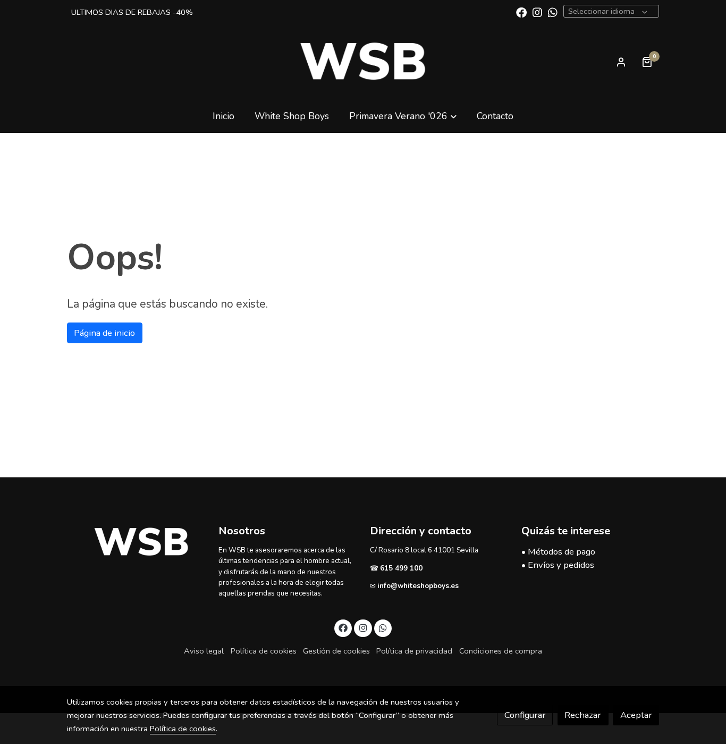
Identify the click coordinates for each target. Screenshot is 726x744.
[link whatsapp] (553, 11)
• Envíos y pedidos (557, 565)
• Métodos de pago (558, 551)
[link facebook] (521, 11)
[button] (403, 116)
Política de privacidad (414, 651)
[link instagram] (537, 11)
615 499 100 (402, 568)
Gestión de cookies (336, 651)
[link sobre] (135, 542)
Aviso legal (204, 651)
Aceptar (636, 715)
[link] (363, 61)
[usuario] (621, 61)
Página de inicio (104, 333)
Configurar (525, 715)
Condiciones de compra (500, 651)
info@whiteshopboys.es (418, 586)
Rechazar (582, 715)
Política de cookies (264, 651)
